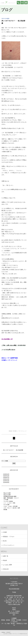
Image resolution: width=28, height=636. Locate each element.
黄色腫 (5, 509)
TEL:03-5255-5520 (14, 588)
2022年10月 (6, 475)
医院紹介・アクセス (8, 536)
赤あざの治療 (7, 494)
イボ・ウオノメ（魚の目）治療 (12, 508)
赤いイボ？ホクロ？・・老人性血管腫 (13, 450)
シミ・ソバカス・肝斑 (9, 503)
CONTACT (8, 632)
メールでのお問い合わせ (8, 349)
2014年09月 (6, 482)
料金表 (5, 560)
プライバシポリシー (8, 545)
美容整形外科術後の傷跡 (10, 496)
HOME (5, 532)
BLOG (5, 541)
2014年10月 (6, 480)
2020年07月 (6, 477)
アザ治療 (6, 499)
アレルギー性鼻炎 (8, 501)
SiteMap (3, 632)
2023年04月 (6, 474)
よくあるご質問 (7, 564)
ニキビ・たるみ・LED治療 (10, 506)
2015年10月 (6, 479)
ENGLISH (6, 569)
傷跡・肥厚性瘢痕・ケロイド (11, 498)
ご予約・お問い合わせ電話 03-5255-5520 (14, 345)
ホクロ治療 (6, 504)
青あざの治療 (7, 493)
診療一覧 (5, 556)
